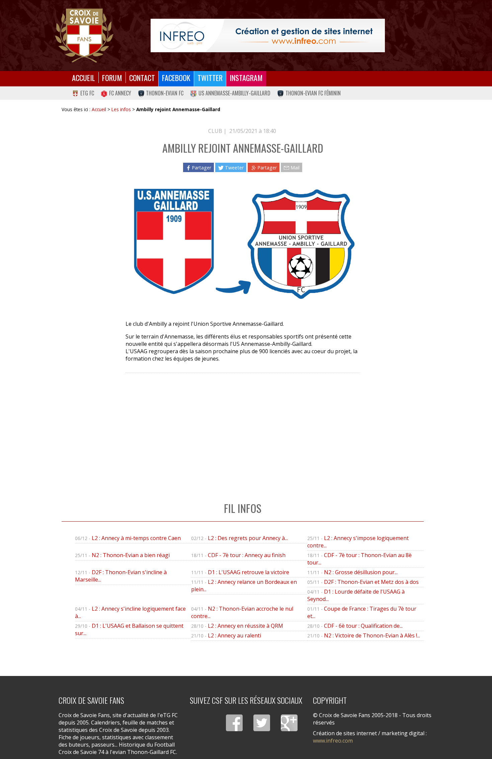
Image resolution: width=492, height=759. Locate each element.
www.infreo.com (333, 740)
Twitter (210, 77)
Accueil (83, 77)
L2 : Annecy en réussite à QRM (245, 625)
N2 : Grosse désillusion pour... (361, 572)
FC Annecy (120, 93)
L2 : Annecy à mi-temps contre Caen (136, 538)
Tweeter (234, 167)
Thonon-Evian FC (164, 93)
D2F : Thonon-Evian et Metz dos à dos (371, 582)
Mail (295, 167)
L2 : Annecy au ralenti (234, 635)
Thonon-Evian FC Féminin (313, 93)
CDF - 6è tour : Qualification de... (363, 625)
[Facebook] (234, 722)
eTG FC (87, 93)
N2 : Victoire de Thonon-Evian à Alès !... (372, 635)
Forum (112, 77)
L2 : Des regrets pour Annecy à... (248, 538)
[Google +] (289, 722)
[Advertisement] (242, 430)
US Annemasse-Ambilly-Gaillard (234, 93)
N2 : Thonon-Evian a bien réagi (131, 555)
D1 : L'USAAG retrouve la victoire (248, 572)
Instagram (246, 77)
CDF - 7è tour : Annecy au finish (246, 555)
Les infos (121, 109)
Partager (201, 167)
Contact (142, 77)
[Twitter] (261, 722)
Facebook (176, 77)
